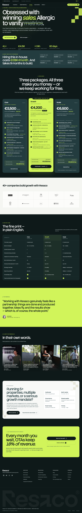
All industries (40, 472)
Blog (54, 472)
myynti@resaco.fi (15, 1)
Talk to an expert (24, 37)
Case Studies (37, 4)
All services (25, 472)
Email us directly (61, 442)
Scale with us (67, 167)
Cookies (77, 510)
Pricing (30, 4)
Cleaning (40, 479)
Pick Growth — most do (41, 166)
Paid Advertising (26, 477)
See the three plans (9, 37)
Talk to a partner (13, 412)
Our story (70, 472)
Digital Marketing (23, 4)
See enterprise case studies (29, 412)
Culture (43, 4)
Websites (25, 479)
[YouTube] (6, 475)
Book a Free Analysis (73, 4)
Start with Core (15, 168)
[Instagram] (9, 475)
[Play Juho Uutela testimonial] (12, 358)
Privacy (69, 477)
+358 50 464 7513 (6, 1)
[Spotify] (12, 475)
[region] (41, 257)
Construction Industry (42, 477)
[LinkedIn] (4, 475)
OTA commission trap (57, 479)
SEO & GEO (25, 474)
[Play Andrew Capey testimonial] (31, 358)
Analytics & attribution (27, 481)
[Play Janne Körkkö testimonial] (70, 358)
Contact (69, 474)
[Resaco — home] (6, 4)
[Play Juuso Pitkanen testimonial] (51, 358)
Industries (15, 4)
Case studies (55, 474)
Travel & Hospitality (42, 474)
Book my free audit (61, 438)
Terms (69, 479)
